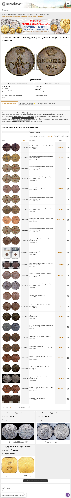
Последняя (29, 407)
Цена (60, 140)
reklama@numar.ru (18, 490)
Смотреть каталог (8, 420)
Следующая (22, 407)
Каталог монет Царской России (17, 14)
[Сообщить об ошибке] (67, 147)
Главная (4, 14)
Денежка (42, 14)
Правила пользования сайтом (44, 487)
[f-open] (68, 495)
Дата (24, 140)
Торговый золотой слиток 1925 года (18, 476)
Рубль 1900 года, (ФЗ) (53, 442)
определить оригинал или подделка (22, 118)
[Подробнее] (11, 147)
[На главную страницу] (12, 4)
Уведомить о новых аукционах (36, 480)
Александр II (31, 14)
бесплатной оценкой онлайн (21, 121)
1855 (47, 14)
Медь (37, 14)
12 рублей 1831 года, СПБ (18, 442)
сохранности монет (49, 114)
